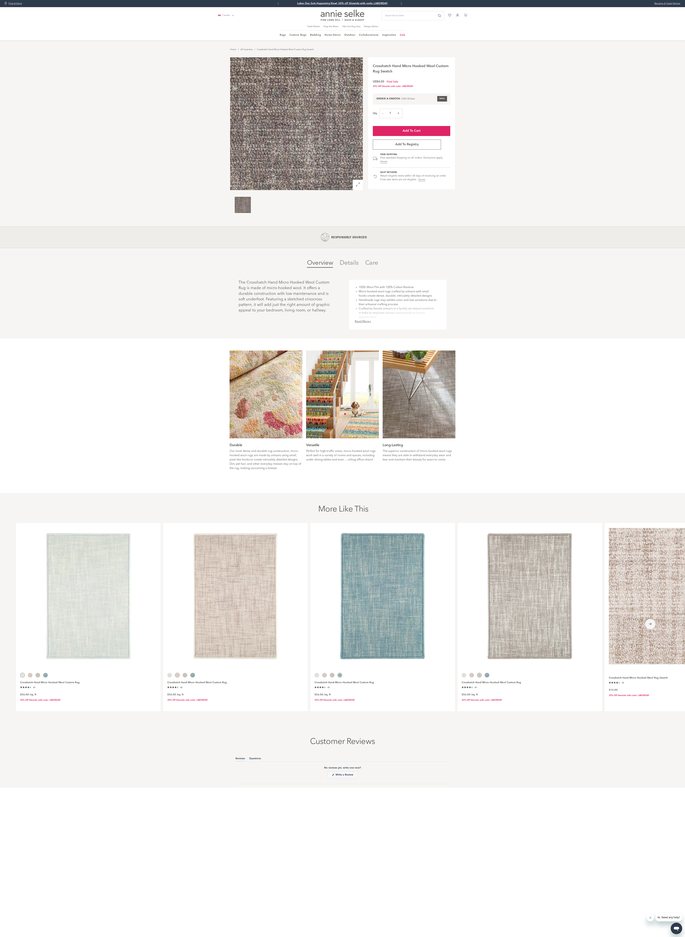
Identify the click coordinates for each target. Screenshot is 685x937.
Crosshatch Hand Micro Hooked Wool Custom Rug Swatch (285, 50)
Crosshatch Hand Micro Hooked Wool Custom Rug (50, 682)
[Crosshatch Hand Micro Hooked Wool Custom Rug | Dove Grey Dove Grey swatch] (37, 675)
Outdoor (350, 35)
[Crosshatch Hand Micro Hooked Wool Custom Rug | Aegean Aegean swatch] (45, 675)
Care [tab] (371, 263)
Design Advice (371, 27)
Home (233, 50)
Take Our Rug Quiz (351, 27)
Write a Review (346, 775)
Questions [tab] (255, 759)
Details (383, 162)
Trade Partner (313, 27)
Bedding (315, 35)
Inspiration (389, 35)
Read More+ (363, 321)
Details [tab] (349, 263)
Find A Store (15, 3)
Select (442, 99)
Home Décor (332, 35)
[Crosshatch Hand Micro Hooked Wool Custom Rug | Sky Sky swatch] (169, 675)
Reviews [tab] (240, 759)
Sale (402, 35)
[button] (27, 687)
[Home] (342, 20)
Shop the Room (331, 27)
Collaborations (369, 35)
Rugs (283, 35)
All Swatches (246, 50)
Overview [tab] (320, 263)
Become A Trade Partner (667, 3)
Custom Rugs (298, 35)
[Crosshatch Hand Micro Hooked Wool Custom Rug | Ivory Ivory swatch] (30, 675)
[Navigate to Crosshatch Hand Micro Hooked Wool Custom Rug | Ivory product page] (235, 594)
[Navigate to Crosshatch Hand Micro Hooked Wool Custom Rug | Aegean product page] (382, 594)
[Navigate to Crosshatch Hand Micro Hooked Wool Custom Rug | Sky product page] (88, 594)
